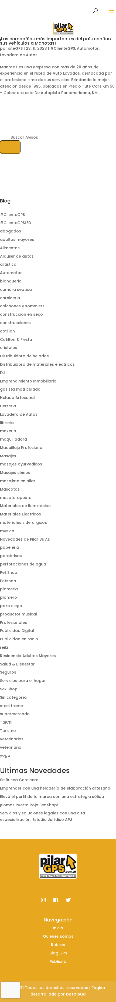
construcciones (15, 322)
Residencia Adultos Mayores (28, 655)
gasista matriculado (20, 389)
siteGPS (15, 48)
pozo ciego (11, 605)
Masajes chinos (15, 472)
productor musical (18, 614)
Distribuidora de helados (24, 356)
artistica (8, 264)
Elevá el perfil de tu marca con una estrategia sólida (52, 796)
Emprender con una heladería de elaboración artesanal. (56, 788)
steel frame (11, 705)
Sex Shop (9, 689)
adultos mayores (17, 239)
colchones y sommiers (22, 306)
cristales (8, 347)
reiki (4, 647)
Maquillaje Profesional (21, 447)
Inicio (58, 928)
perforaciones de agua (23, 564)
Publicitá (58, 961)
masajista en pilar (17, 481)
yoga (5, 755)
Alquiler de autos (17, 256)
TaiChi (6, 722)
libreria (7, 422)
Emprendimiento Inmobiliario (28, 381)
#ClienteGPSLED (15, 222)
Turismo (8, 730)
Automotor (88, 48)
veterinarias (11, 739)
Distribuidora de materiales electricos (37, 364)
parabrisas (11, 555)
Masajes (8, 456)
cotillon (7, 331)
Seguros (8, 672)
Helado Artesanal (17, 397)
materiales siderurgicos (23, 522)
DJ (2, 372)
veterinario (10, 747)
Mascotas (10, 489)
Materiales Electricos (20, 514)
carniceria (10, 298)
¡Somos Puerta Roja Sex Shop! (29, 805)
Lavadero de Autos (18, 55)
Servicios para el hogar (23, 680)
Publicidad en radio (19, 639)
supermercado (15, 714)
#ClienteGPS (62, 48)
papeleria (9, 547)
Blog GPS (58, 953)
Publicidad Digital (17, 630)
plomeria (9, 589)
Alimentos (10, 248)
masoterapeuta (16, 497)
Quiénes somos (58, 936)
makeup (8, 431)
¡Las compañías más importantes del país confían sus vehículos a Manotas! (55, 41)
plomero (8, 597)
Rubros (58, 944)
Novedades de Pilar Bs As (25, 539)
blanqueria (11, 281)
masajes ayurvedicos (21, 464)
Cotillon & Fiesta (16, 339)
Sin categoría (13, 697)
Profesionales (13, 622)
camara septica (16, 289)
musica (7, 531)
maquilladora (13, 439)
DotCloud (76, 994)
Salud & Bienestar (17, 664)
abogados (10, 231)
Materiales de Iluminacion (25, 505)
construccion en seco (21, 314)
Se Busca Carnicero (19, 780)
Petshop (8, 581)
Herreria (8, 406)
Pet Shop (8, 572)
